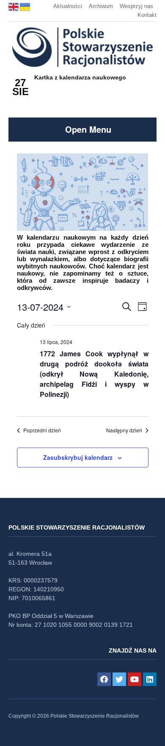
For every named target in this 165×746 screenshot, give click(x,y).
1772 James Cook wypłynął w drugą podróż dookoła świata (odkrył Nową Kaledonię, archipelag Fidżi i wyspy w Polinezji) (94, 374)
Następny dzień (124, 430)
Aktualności (67, 6)
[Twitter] (119, 679)
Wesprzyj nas (136, 6)
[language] (14, 6)
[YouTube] (134, 679)
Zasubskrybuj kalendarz (78, 457)
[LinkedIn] (150, 679)
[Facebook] (104, 679)
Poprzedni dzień (42, 430)
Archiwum (101, 6)
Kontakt (147, 15)
